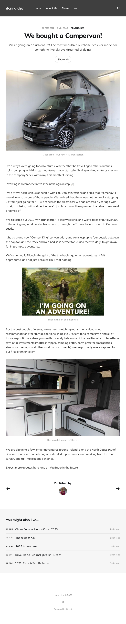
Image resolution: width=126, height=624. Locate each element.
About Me (51, 8)
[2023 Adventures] (63, 546)
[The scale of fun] (63, 538)
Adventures (77, 28)
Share (61, 59)
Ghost (69, 609)
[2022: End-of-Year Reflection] (63, 563)
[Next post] (118, 488)
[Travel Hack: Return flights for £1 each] (63, 555)
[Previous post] (8, 488)
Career (66, 8)
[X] (63, 602)
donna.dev (14, 8)
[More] (75, 8)
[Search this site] (118, 8)
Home (37, 8)
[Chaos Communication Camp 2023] (63, 529)
